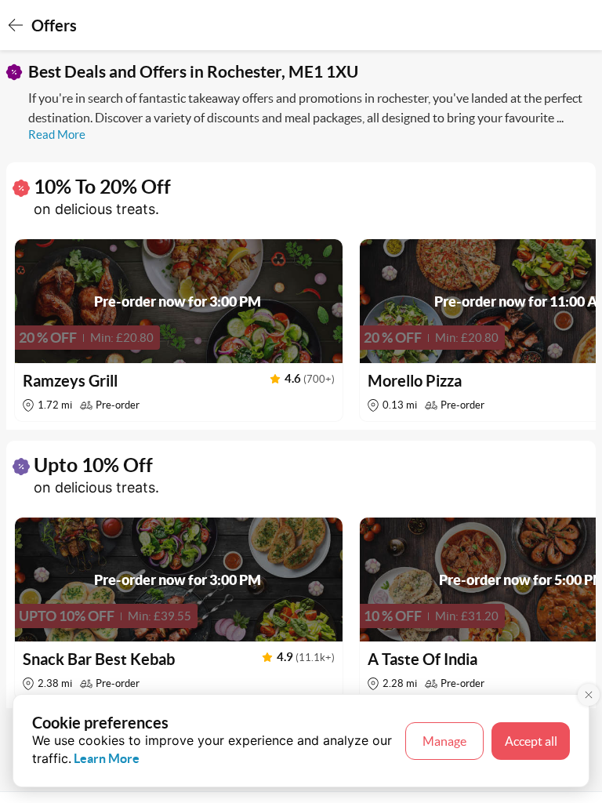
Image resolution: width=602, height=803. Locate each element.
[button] (178, 330)
